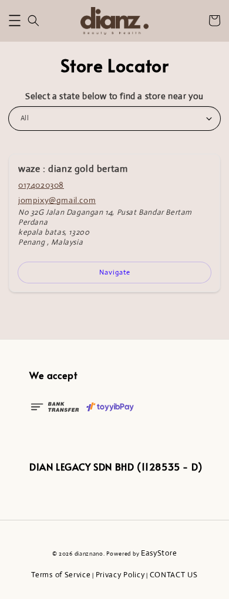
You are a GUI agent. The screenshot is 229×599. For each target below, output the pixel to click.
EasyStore (159, 553)
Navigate (114, 272)
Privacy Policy (120, 575)
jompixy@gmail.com (57, 200)
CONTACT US (174, 575)
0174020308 (41, 185)
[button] (15, 20)
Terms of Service (60, 575)
